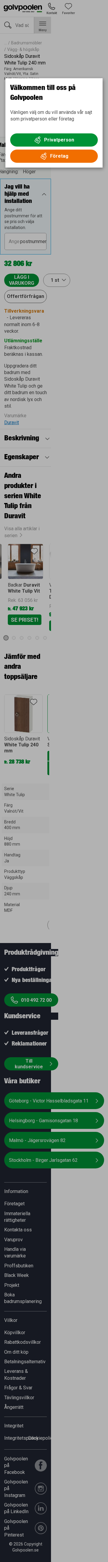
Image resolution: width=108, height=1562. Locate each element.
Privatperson (59, 140)
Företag (59, 156)
